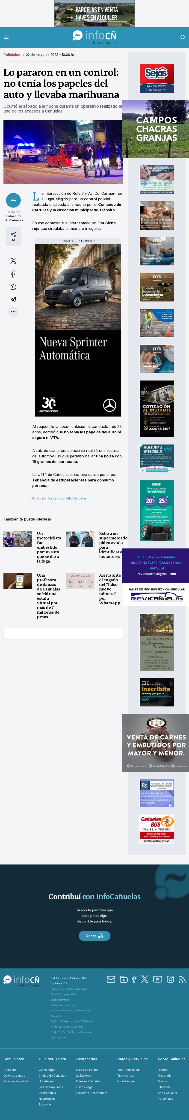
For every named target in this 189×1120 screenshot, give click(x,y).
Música (163, 1081)
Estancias (45, 1104)
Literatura (164, 1087)
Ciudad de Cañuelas (52, 1075)
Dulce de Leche (87, 1069)
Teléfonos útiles (128, 1069)
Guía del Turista (52, 1059)
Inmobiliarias (125, 1081)
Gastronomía (47, 1093)
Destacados (86, 1059)
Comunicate (13, 1059)
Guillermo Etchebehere (91, 1093)
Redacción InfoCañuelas (67, 498)
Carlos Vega (84, 1087)
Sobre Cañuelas (172, 1059)
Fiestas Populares (51, 1087)
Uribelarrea (46, 1081)
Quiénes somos (14, 1075)
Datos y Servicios (132, 1059)
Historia (163, 1069)
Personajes (165, 1098)
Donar (91, 936)
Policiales (12, 54)
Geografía (164, 1075)
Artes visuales (167, 1093)
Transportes (125, 1075)
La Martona (83, 1075)
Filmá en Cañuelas (88, 1081)
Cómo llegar (47, 1069)
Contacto (9, 1069)
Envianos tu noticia (16, 1081)
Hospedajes (47, 1098)
